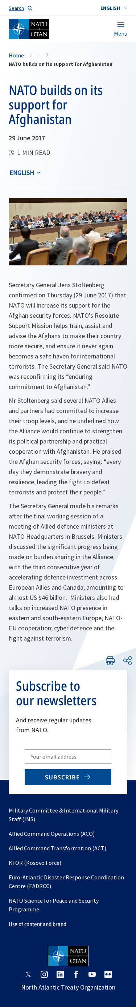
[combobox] (113, 8)
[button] (113, 8)
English (21, 172)
